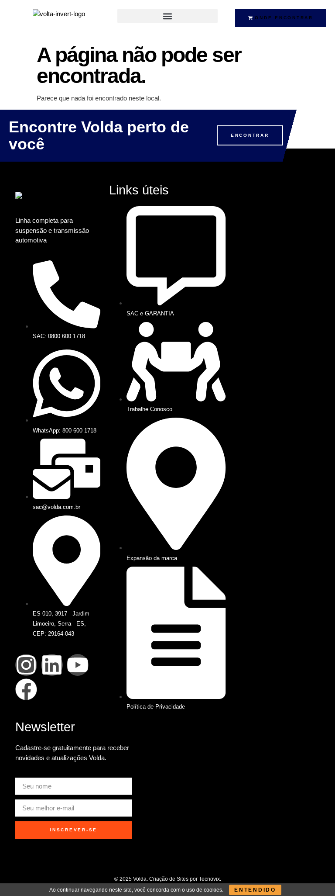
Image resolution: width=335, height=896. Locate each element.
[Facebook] (26, 689)
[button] (167, 16)
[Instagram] (26, 665)
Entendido (255, 890)
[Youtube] (78, 665)
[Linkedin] (52, 665)
